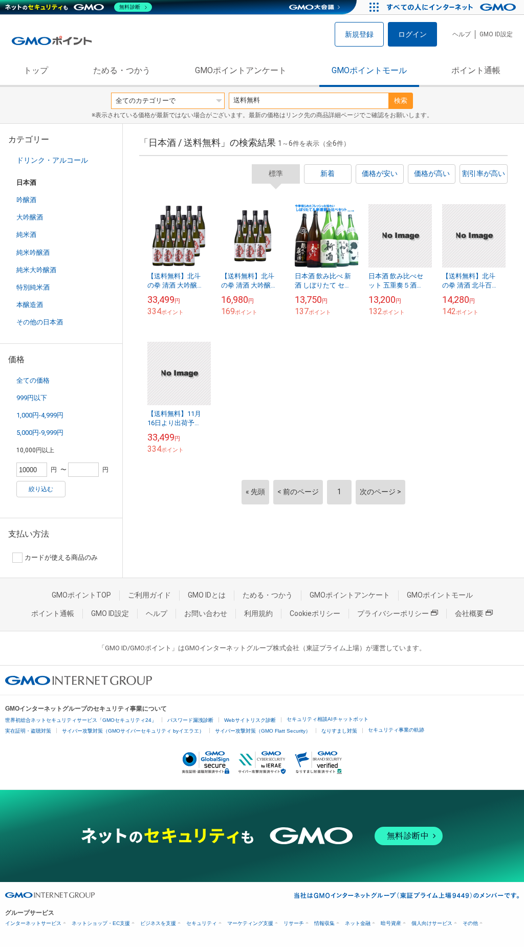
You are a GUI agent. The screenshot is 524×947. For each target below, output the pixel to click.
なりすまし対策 (339, 731)
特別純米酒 (33, 287)
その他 (470, 923)
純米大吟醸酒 (36, 270)
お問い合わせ (205, 613)
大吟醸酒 (29, 217)
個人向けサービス (431, 923)
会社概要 (469, 613)
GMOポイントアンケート (241, 70)
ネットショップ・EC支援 (101, 923)
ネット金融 (357, 923)
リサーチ (293, 923)
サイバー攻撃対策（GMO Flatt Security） (263, 731)
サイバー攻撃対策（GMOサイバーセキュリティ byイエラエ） (133, 731)
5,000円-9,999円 (39, 432)
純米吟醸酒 (33, 252)
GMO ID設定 (496, 34)
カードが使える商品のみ (61, 557)
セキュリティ (201, 923)
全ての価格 (33, 380)
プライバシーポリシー (393, 613)
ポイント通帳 (475, 70)
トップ (36, 70)
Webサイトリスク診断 (250, 720)
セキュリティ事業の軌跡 (396, 730)
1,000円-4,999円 (39, 415)
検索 (400, 100)
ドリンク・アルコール (52, 160)
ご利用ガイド (149, 595)
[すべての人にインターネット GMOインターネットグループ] (452, 7)
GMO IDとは (207, 595)
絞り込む (41, 489)
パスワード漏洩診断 (190, 720)
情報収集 (324, 923)
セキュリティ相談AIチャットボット (327, 719)
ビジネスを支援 (158, 923)
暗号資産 (391, 923)
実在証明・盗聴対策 (28, 731)
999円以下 (31, 398)
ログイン (412, 34)
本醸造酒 (29, 305)
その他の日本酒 (39, 322)
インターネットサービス (33, 923)
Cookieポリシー (315, 613)
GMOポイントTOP (81, 595)
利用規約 (258, 613)
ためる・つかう (121, 70)
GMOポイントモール (369, 70)
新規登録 (359, 34)
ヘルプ (461, 34)
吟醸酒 (26, 200)
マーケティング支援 (250, 923)
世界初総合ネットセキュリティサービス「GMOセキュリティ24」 (81, 720)
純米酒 (26, 234)
